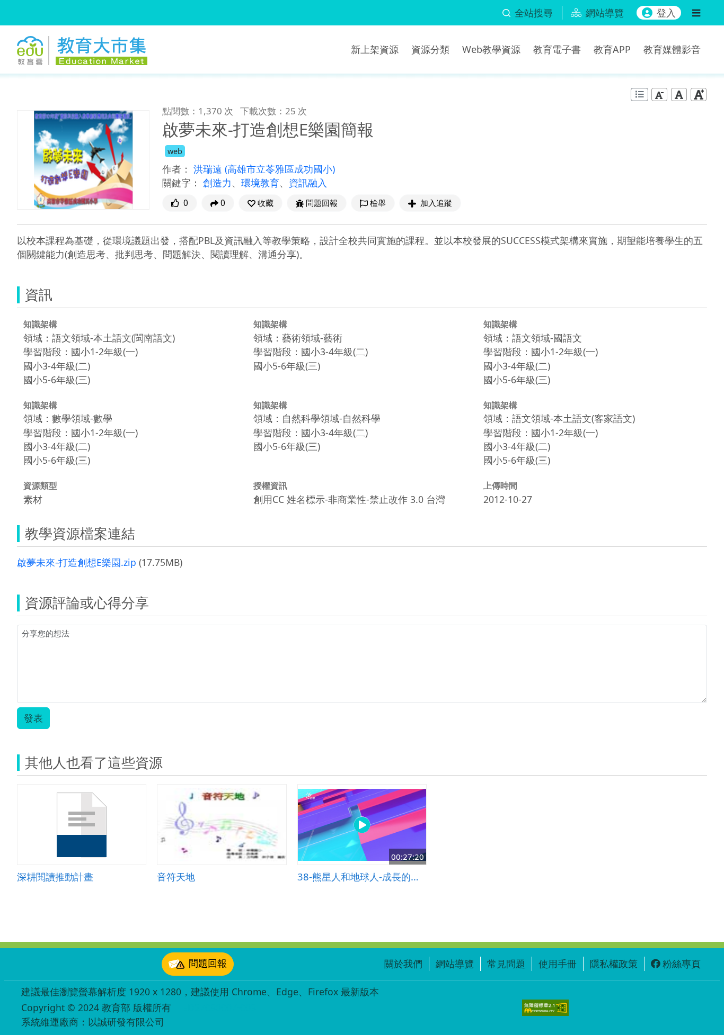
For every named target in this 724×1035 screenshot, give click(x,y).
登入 (666, 12)
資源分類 (430, 49)
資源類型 (40, 485)
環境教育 (260, 182)
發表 (33, 718)
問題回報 (208, 963)
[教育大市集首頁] (82, 48)
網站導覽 (455, 963)
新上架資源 (375, 49)
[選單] (696, 12)
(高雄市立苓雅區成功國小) (280, 169)
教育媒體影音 (672, 49)
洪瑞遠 (209, 169)
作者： (176, 169)
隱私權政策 (614, 963)
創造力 (217, 182)
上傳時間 (500, 485)
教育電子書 (557, 49)
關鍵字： (181, 182)
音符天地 (176, 876)
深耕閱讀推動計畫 (55, 876)
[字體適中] (678, 94)
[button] (260, 203)
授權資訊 (270, 485)
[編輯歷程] (639, 94)
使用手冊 (557, 963)
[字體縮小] (659, 94)
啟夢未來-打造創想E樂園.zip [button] (76, 562)
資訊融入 (308, 182)
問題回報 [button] (322, 203)
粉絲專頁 (682, 963)
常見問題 (506, 963)
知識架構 (40, 324)
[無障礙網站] (545, 1008)
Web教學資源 (491, 49)
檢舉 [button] (378, 203)
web (174, 151)
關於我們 (403, 963)
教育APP (612, 49)
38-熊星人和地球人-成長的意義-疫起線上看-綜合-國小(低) (362, 876)
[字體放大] (698, 94)
